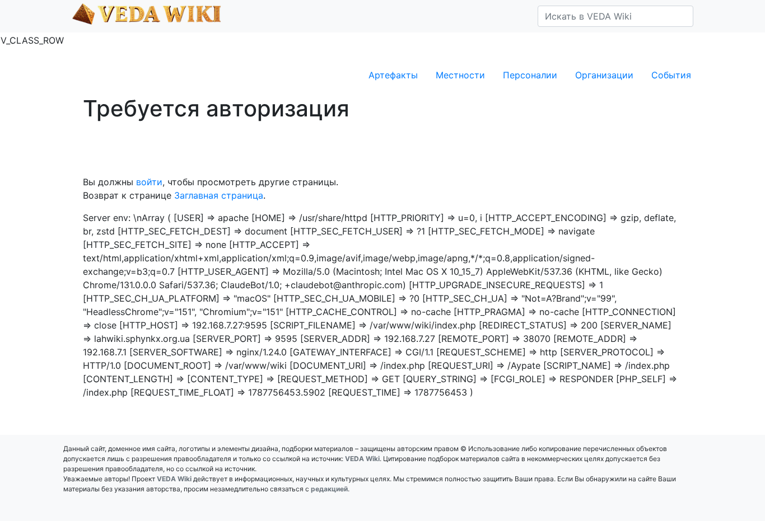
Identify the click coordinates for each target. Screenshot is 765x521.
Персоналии (530, 75)
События (671, 75)
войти (149, 181)
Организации (604, 75)
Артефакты (393, 75)
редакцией (329, 489)
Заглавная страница (218, 195)
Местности (460, 75)
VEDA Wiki (362, 458)
